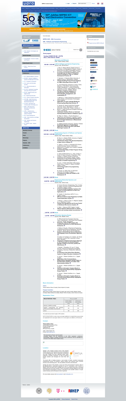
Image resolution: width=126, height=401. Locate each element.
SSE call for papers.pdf (93, 39)
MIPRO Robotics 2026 (28, 45)
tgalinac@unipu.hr (50, 332)
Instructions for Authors (72, 8)
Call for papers (62, 8)
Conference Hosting (35, 8)
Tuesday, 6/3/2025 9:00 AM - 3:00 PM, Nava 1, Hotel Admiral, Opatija (57, 43)
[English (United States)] (97, 3)
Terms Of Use (74, 399)
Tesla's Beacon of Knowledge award (49, 11)
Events (79, 8)
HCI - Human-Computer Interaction (31, 97)
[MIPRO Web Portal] (29, 5)
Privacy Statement (66, 399)
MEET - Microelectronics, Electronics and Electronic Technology (29, 108)
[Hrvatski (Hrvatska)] (101, 3)
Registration (85, 8)
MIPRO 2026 (26, 128)
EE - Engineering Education (29, 95)
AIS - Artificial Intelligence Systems (31, 76)
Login (68, 3)
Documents (98, 8)
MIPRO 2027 (26, 70)
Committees (30, 11)
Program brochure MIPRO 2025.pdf (96, 43)
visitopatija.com (69, 374)
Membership (24, 11)
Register (74, 3)
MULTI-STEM (37, 11)
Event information (46, 35)
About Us (28, 8)
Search (93, 3)
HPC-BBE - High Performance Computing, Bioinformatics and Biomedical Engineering (30, 100)
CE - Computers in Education (30, 81)
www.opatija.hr (59, 374)
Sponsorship (91, 8)
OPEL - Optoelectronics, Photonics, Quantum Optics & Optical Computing (30, 112)
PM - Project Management (29, 115)
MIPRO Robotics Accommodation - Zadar (49, 8)
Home (23, 8)
